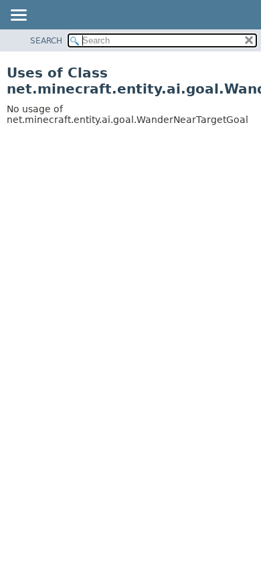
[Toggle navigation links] (18, 16)
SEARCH (46, 40)
